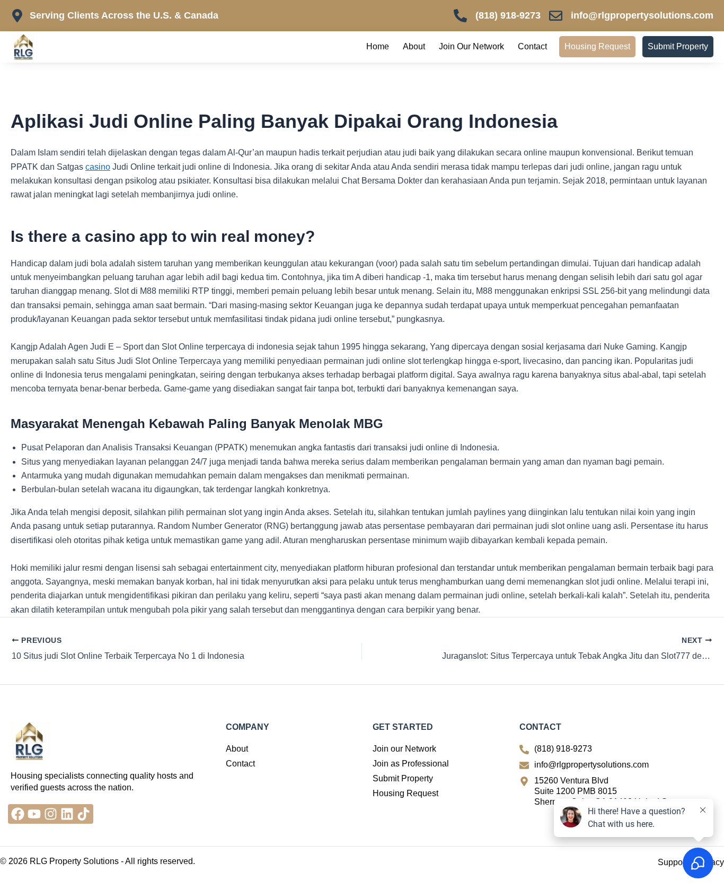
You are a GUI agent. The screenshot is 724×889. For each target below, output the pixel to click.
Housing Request (597, 46)
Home (377, 46)
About (414, 46)
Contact (532, 46)
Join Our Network (471, 46)
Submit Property (678, 46)
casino (97, 166)
